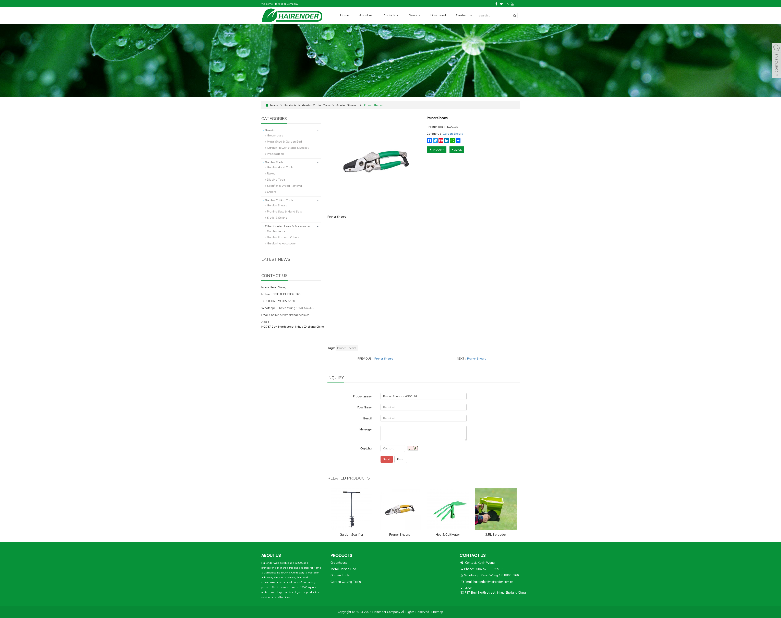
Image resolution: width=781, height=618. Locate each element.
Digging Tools (276, 179)
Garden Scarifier (351, 534)
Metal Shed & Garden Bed (284, 141)
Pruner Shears (346, 348)
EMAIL (457, 150)
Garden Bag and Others (283, 237)
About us (365, 15)
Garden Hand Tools (280, 167)
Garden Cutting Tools (316, 105)
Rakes (271, 173)
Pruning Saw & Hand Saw (284, 211)
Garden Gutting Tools (346, 582)
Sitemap (437, 612)
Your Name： (365, 407)
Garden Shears (346, 105)
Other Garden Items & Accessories (288, 226)
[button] (397, 15)
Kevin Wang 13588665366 (296, 308)
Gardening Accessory (281, 243)
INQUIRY (438, 150)
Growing (270, 130)
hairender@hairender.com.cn (290, 315)
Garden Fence (276, 231)
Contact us (464, 15)
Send (386, 459)
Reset (401, 459)
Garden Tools (274, 162)
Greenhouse (275, 135)
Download (438, 15)
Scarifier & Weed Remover (284, 185)
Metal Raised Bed (343, 569)
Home (344, 15)
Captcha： (367, 448)
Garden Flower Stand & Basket (288, 147)
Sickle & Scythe (277, 217)
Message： (367, 429)
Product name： (363, 396)
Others (271, 192)
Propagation (275, 154)
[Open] (776, 61)
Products (389, 15)
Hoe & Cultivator (447, 534)
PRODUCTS (341, 555)
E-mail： (368, 418)
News (413, 15)
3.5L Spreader (495, 534)
